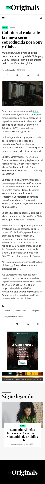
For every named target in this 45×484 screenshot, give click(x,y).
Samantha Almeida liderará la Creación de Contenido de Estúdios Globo (22, 434)
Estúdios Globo (20, 311)
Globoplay (35, 311)
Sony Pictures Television (13, 317)
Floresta (7, 311)
